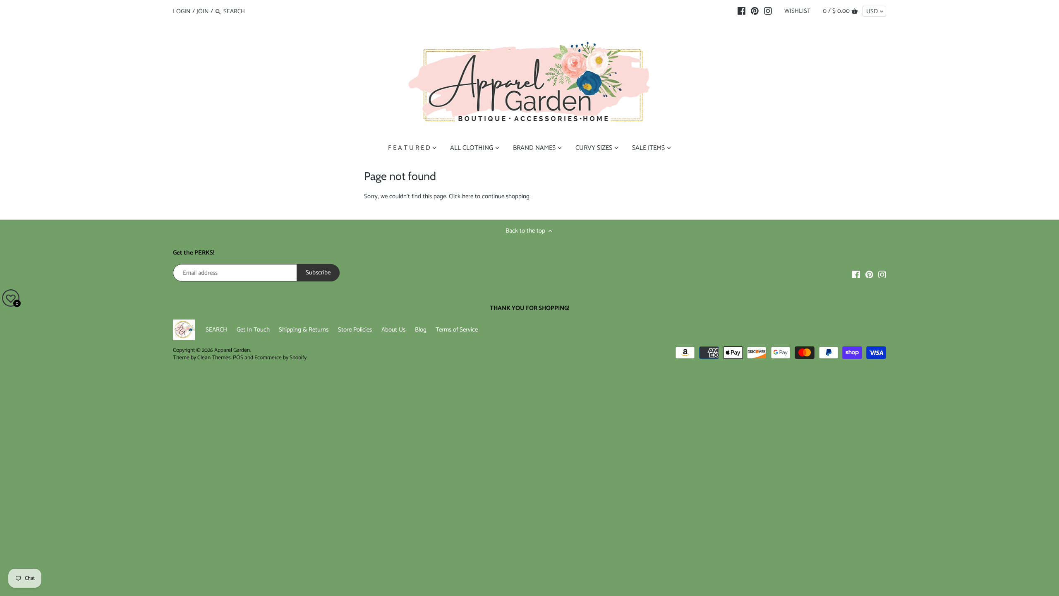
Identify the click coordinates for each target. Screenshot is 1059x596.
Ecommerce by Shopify (280, 357)
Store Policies (355, 329)
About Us (393, 329)
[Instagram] (768, 11)
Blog (420, 329)
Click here (461, 196)
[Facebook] (741, 11)
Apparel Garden (232, 350)
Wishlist (797, 11)
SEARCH (216, 329)
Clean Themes (214, 357)
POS (238, 357)
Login (182, 11)
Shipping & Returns (303, 329)
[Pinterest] (755, 11)
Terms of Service (457, 329)
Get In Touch (253, 329)
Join (202, 11)
